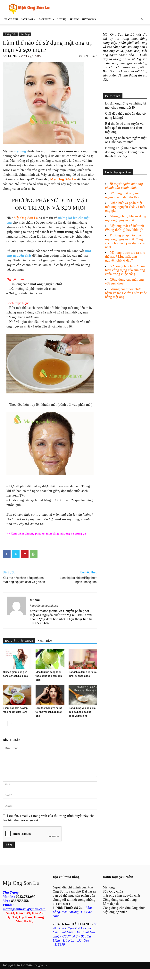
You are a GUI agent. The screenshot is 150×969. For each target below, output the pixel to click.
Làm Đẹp (25, 34)
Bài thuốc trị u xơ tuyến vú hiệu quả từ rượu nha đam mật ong (124, 128)
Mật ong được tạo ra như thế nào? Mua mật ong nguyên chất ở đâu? (125, 256)
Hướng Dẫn (89, 19)
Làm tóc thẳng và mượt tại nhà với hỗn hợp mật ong (49, 712)
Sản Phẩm (27, 19)
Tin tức (74, 19)
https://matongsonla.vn (44, 605)
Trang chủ (11, 19)
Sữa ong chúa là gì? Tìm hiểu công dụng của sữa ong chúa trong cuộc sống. (125, 270)
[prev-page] (5, 723)
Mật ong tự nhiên (115, 912)
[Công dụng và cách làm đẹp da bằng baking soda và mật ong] (83, 695)
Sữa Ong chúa (113, 891)
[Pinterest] (25, 554)
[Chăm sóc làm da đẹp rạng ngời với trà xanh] (17, 695)
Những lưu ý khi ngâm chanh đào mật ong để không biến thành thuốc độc (126, 152)
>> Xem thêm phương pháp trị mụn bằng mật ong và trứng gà (46, 533)
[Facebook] (7, 554)
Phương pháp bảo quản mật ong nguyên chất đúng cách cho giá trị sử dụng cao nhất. (125, 241)
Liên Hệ (61, 19)
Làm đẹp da (111, 904)
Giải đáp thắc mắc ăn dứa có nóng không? (125, 115)
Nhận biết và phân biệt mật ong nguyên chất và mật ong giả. (125, 206)
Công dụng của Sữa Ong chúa (124, 908)
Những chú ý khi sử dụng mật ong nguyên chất (125, 218)
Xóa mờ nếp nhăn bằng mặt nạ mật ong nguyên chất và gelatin (24, 580)
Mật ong (109, 887)
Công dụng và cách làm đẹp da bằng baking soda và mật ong (82, 712)
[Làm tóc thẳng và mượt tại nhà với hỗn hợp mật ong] (50, 695)
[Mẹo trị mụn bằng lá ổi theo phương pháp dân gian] (50, 659)
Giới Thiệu (45, 19)
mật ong (20, 151)
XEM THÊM (45, 640)
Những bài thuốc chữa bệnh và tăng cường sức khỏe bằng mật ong (126, 293)
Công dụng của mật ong (120, 899)
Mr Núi (12, 56)
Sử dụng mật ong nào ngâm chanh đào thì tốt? (122, 195)
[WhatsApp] (34, 554)
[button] (142, 19)
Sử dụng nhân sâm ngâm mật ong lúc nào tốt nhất (125, 140)
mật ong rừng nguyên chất (121, 895)
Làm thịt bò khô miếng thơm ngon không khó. (78, 580)
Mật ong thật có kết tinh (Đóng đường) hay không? (124, 228)
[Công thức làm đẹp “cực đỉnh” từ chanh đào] (83, 659)
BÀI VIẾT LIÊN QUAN (19, 640)
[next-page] (11, 723)
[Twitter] (16, 554)
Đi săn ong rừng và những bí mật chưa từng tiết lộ (125, 105)
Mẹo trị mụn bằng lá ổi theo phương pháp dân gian (49, 676)
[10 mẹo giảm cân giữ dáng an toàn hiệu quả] (17, 659)
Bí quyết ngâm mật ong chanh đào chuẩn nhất (124, 186)
